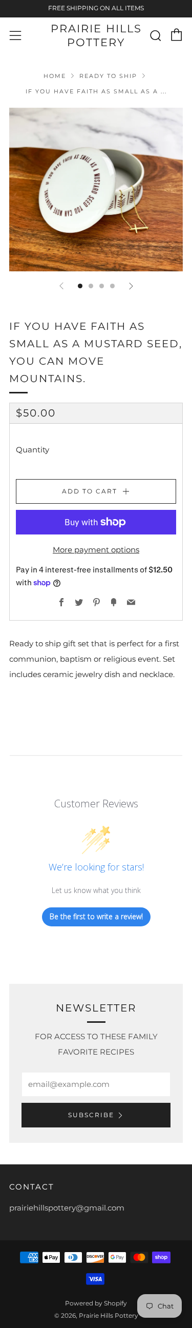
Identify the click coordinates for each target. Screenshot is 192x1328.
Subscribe (91, 1115)
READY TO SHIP (108, 76)
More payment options (96, 549)
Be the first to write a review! (96, 916)
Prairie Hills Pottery (96, 35)
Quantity (32, 449)
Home (55, 76)
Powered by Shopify (96, 1303)
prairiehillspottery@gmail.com (66, 1208)
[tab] (80, 286)
